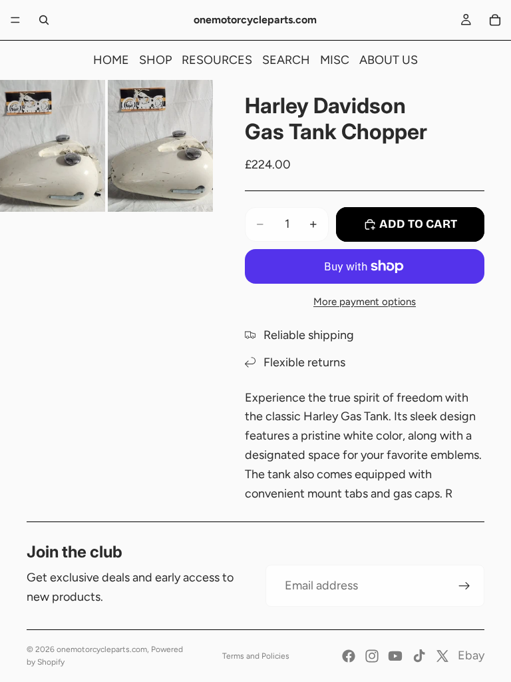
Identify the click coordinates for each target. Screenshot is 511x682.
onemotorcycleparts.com (102, 649)
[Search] (44, 20)
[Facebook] (349, 656)
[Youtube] (395, 656)
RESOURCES (217, 60)
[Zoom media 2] (160, 146)
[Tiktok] (419, 656)
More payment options (364, 302)
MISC (334, 60)
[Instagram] (372, 656)
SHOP (155, 60)
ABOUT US (388, 60)
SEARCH (286, 60)
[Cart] (495, 20)
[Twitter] (442, 656)
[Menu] (15, 20)
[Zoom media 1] (52, 146)
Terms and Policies (255, 656)
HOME (111, 60)
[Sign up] (464, 586)
